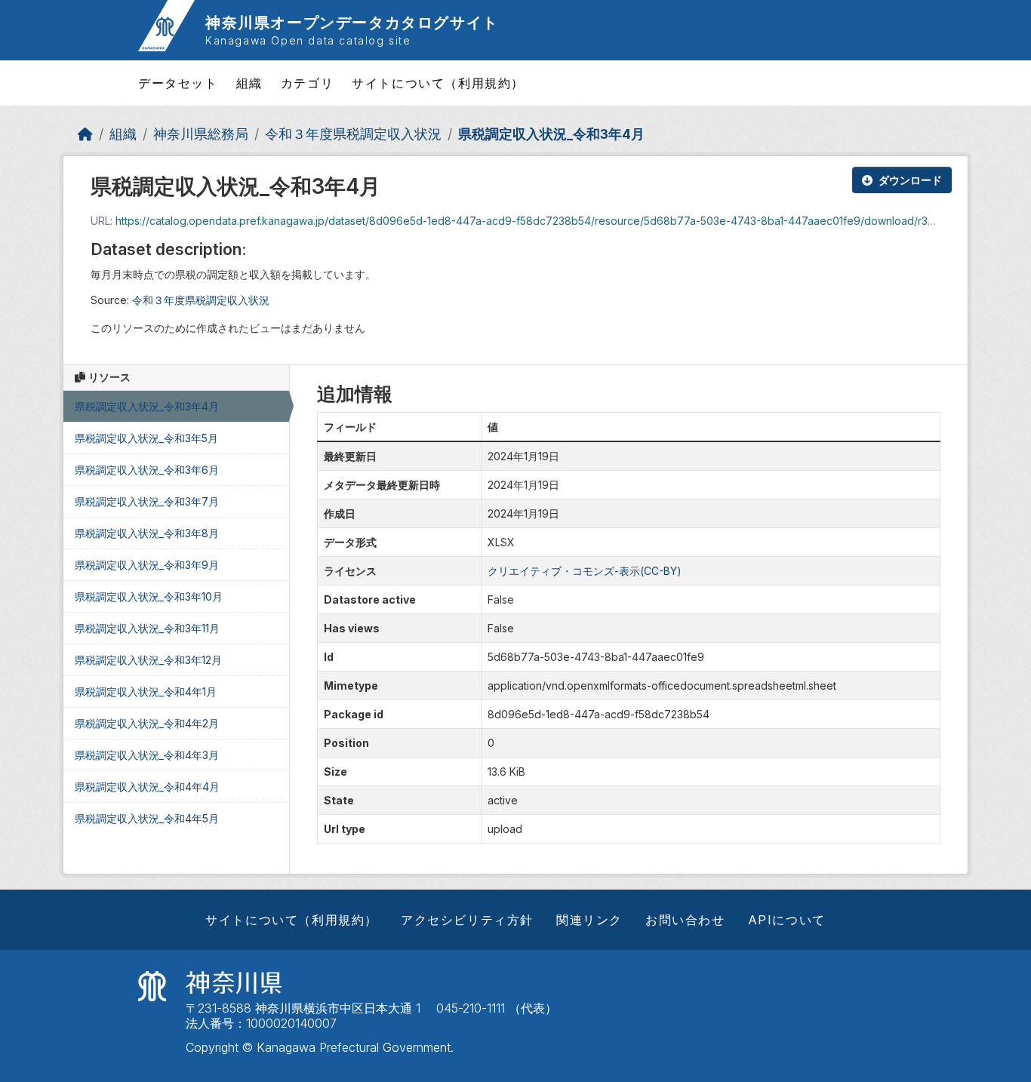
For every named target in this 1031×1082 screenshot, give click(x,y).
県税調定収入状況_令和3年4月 (551, 134)
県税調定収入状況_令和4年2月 (147, 723)
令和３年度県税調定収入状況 (353, 134)
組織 (249, 83)
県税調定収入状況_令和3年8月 (147, 533)
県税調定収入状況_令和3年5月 (146, 438)
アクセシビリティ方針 (467, 919)
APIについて (787, 919)
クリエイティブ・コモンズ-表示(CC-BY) (585, 570)
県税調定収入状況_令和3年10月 (149, 596)
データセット (178, 83)
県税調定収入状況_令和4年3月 (147, 754)
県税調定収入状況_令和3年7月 (147, 501)
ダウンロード (910, 180)
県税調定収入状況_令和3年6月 (147, 469)
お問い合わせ (685, 919)
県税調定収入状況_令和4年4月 (147, 786)
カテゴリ (307, 83)
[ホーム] (85, 134)
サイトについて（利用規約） (438, 83)
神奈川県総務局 (200, 134)
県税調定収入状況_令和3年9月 (147, 564)
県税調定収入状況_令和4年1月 (146, 691)
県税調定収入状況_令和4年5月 (147, 818)
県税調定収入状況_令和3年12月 (148, 659)
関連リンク (589, 919)
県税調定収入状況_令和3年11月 (147, 628)
